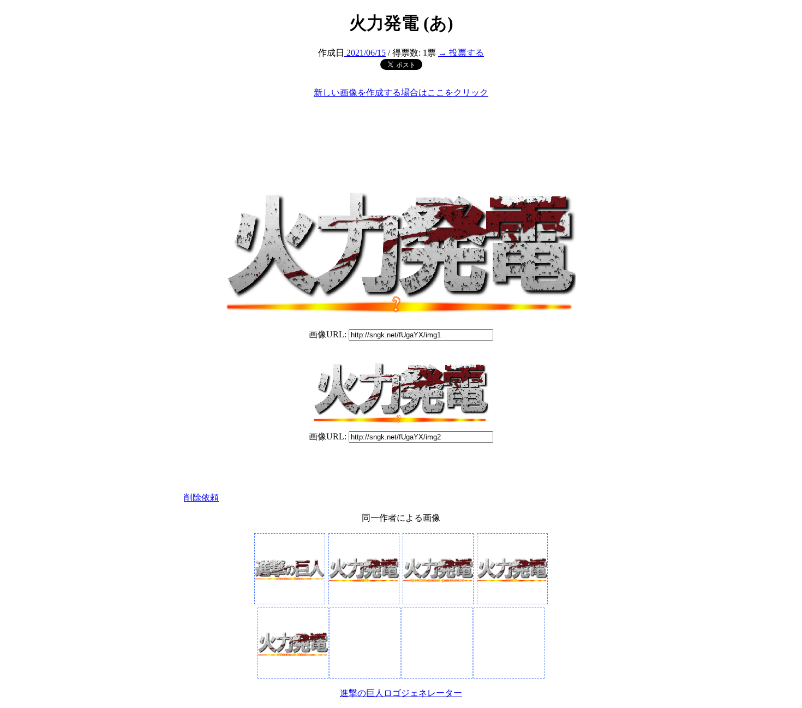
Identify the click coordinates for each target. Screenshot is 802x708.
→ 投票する (461, 52)
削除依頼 (201, 497)
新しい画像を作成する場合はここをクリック (401, 92)
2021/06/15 (365, 52)
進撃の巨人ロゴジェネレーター (401, 693)
